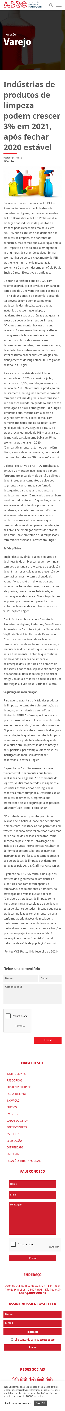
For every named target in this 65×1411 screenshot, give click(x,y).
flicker (49, 1380)
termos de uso (47, 1340)
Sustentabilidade (19, 1087)
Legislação (14, 1140)
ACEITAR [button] (40, 1403)
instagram (23, 1380)
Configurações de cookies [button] (18, 1403)
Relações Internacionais (24, 1160)
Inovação (9, 34)
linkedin (32, 1380)
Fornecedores (17, 1127)
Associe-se (14, 1134)
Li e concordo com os (34, 1339)
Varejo (17, 42)
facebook (15, 1380)
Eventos (12, 1113)
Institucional (16, 1073)
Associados (15, 1080)
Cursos (12, 1107)
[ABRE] (22, 5)
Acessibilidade (17, 1093)
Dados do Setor (17, 1120)
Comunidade (15, 1147)
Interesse (32, 1332)
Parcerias (13, 1154)
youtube (40, 1380)
